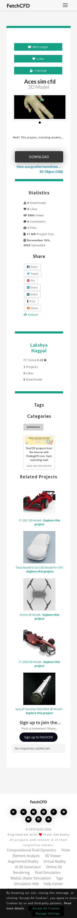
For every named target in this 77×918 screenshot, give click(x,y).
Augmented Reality (23, 861)
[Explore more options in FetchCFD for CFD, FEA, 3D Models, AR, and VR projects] (65, 5)
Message (39, 47)
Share (33, 267)
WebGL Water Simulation (30, 878)
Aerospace (33, 427)
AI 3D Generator (28, 867)
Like (40, 59)
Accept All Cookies (46, 908)
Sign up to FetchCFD (38, 737)
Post (32, 301)
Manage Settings (48, 913)
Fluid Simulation (48, 872)
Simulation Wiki (26, 883)
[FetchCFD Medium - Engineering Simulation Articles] (23, 812)
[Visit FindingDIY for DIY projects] (39, 440)
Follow (40, 71)
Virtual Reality (54, 861)
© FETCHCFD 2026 (38, 829)
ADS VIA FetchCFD (39, 466)
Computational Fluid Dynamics (31, 850)
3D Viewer (53, 855)
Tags (59, 878)
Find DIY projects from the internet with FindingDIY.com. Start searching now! (39, 454)
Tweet (34, 274)
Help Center (53, 883)
